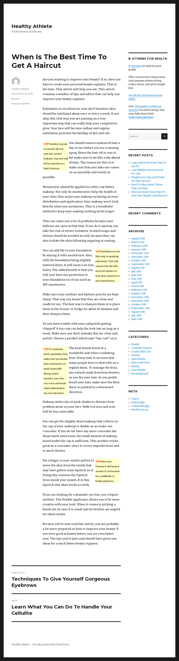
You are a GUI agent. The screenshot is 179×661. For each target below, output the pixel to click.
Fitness (135, 355)
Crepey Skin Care (141, 351)
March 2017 (137, 286)
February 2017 (139, 289)
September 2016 (140, 308)
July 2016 (136, 315)
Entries (138, 402)
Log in (135, 398)
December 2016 (140, 297)
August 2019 (138, 238)
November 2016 (140, 300)
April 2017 (136, 282)
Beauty (16, 98)
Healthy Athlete (32, 26)
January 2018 (138, 249)
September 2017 (140, 264)
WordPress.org (139, 409)
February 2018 (139, 245)
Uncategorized (139, 373)
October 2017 (138, 260)
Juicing (135, 366)
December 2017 (140, 253)
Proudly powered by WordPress (51, 644)
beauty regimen (21, 103)
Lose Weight (138, 369)
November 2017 (140, 256)
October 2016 (138, 304)
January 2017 (138, 293)
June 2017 (136, 275)
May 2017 (136, 278)
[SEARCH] (164, 136)
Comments (140, 406)
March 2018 (137, 242)
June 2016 (136, 319)
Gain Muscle (138, 358)
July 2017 (136, 271)
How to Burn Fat (140, 362)
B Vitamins (134, 66)
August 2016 (138, 311)
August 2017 (138, 267)
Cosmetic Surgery (141, 347)
